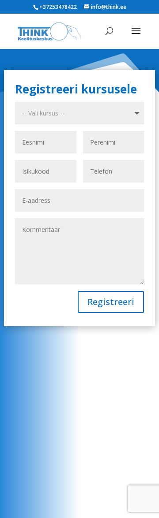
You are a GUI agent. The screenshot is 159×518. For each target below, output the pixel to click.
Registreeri (110, 302)
